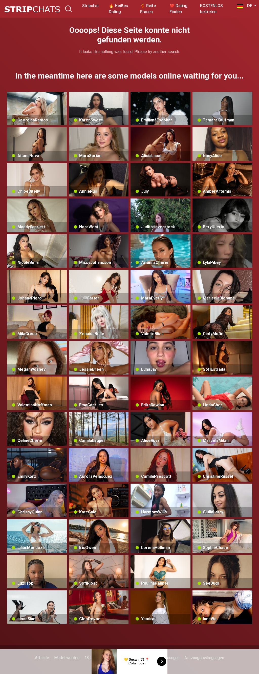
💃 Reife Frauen (148, 8)
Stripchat (90, 5)
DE (248, 5)
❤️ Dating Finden (178, 8)
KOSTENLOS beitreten (211, 8)
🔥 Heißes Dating (118, 8)
